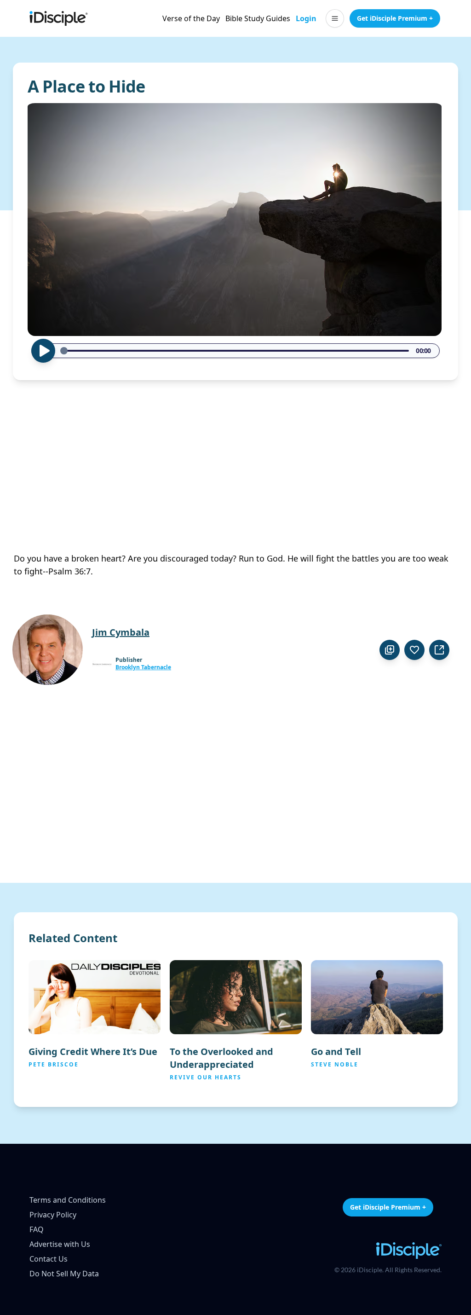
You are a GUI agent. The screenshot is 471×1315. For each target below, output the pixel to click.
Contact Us (48, 1259)
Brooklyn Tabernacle (143, 667)
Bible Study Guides (257, 18)
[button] (335, 18)
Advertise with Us (59, 1244)
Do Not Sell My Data (64, 1274)
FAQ (36, 1229)
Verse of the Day (191, 18)
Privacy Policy (52, 1215)
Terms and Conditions (67, 1200)
